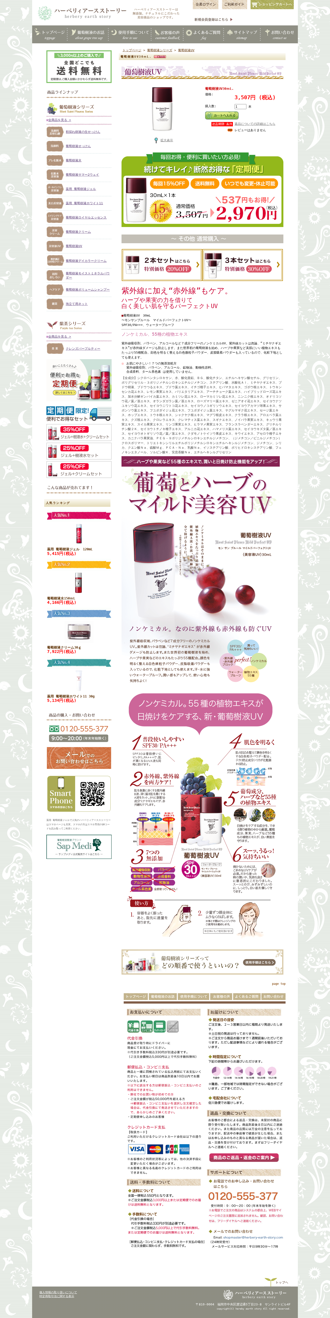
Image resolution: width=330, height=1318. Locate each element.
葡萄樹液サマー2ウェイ (82, 174)
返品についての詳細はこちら (255, 124)
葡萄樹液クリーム (78, 232)
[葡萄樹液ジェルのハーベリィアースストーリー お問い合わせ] (79, 769)
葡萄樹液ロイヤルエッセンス (86, 217)
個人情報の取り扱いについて (58, 1292)
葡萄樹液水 (73, 160)
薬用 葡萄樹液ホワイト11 (84, 203)
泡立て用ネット (77, 304)
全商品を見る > (59, 120)
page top (279, 983)
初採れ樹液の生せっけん (83, 132)
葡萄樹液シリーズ (159, 50)
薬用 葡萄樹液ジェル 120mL (70, 549)
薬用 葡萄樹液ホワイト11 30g (70, 696)
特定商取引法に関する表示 (56, 1296)
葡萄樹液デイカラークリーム (86, 261)
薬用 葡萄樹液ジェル (81, 189)
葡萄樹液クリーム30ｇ (64, 647)
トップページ (131, 50)
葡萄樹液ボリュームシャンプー (88, 289)
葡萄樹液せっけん (78, 146)
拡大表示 (166, 140)
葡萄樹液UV (74, 246)
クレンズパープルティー (83, 348)
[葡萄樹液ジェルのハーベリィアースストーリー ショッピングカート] (273, 9)
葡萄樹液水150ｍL (61, 598)
